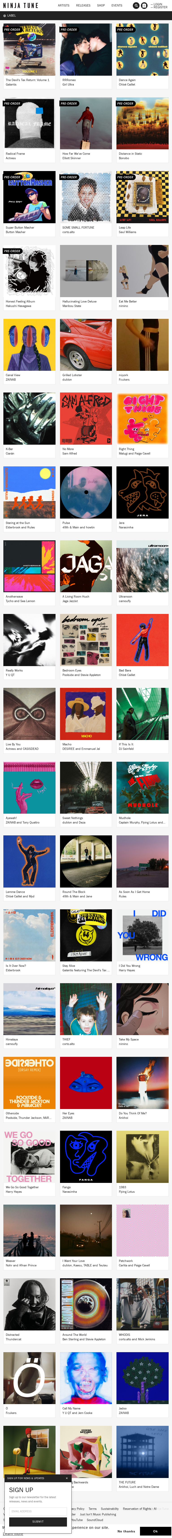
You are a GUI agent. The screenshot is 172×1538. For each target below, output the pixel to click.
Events (117, 5)
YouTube (77, 1520)
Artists (63, 5)
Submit (38, 1521)
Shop (101, 5)
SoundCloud (95, 1520)
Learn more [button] (13, 1534)
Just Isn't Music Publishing (98, 1514)
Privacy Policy (75, 1508)
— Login (156, 4)
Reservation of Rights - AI (140, 1508)
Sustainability (110, 1508)
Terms (93, 1508)
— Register (159, 7)
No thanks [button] (126, 1531)
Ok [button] (155, 1531)
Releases (83, 5)
